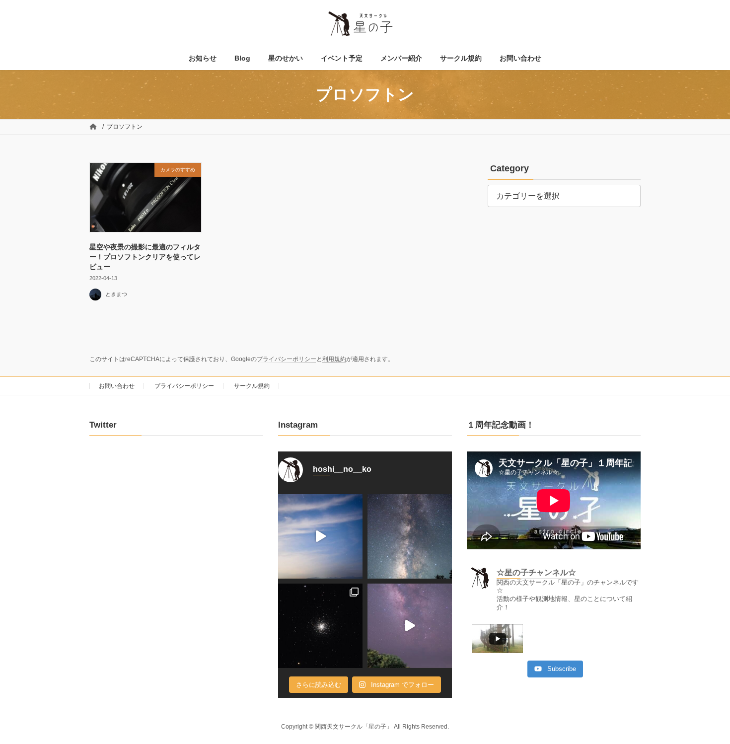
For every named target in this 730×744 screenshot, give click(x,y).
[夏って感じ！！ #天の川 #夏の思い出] (409, 536)
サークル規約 (252, 385)
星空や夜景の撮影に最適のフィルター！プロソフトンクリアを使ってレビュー (145, 256)
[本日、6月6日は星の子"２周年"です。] (409, 626)
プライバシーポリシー (286, 359)
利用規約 (334, 359)
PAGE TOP (704, 712)
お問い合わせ (117, 385)
